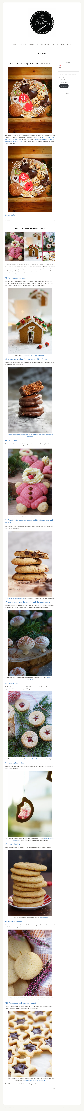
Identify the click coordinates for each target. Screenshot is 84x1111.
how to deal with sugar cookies (43, 139)
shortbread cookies (16, 997)
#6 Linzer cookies (12, 683)
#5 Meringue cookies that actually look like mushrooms (27, 602)
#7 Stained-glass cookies (15, 762)
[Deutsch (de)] (60, 67)
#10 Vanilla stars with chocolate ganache (21, 1003)
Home (14, 44)
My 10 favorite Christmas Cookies (30, 228)
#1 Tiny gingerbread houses (16, 278)
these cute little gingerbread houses (34, 355)
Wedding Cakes (45, 44)
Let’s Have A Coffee (58, 44)
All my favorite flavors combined (15, 598)
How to (69, 44)
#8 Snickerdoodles (12, 844)
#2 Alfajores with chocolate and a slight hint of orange (27, 359)
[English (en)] (60, 65)
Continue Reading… (10, 215)
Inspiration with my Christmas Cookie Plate (30, 63)
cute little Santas (45, 516)
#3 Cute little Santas (13, 440)
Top (77, 1107)
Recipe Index (32, 44)
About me (21, 44)
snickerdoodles (44, 917)
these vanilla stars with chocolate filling (34, 1080)
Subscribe (64, 86)
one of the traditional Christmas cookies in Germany (26, 759)
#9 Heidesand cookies (13, 921)
